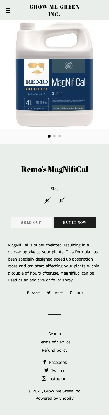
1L (62, 200)
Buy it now (75, 222)
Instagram (57, 379)
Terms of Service (54, 342)
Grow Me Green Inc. (54, 10)
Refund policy (54, 350)
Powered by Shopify (54, 398)
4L (47, 200)
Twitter (57, 371)
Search (54, 334)
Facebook (57, 362)
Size (54, 189)
